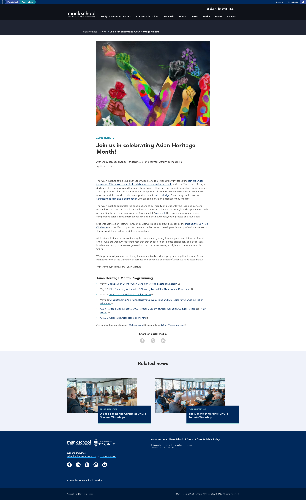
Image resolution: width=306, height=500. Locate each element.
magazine (172, 324)
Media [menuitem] (206, 16)
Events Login (293, 2)
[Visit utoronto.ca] (2, 2)
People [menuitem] (182, 16)
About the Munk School (80, 480)
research (161, 212)
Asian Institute (27, 2)
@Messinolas (136, 324)
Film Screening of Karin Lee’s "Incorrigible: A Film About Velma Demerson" (150, 289)
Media (98, 480)
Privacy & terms (86, 494)
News (103, 31)
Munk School (12, 2)
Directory (279, 2)
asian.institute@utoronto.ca (81, 456)
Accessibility (72, 494)
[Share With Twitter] (153, 341)
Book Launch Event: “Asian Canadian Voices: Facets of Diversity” (143, 283)
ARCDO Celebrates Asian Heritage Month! (123, 317)
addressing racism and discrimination (116, 198)
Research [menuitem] (169, 16)
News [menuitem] (194, 16)
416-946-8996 (108, 456)
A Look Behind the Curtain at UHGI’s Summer (123, 415)
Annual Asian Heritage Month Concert (130, 294)
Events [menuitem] (218, 16)
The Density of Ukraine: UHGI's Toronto (208, 415)
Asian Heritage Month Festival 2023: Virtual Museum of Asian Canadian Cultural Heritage (148, 308)
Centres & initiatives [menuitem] (147, 16)
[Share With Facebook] (144, 341)
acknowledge (162, 195)
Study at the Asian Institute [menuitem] (116, 16)
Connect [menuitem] (232, 16)
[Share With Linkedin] (162, 341)
